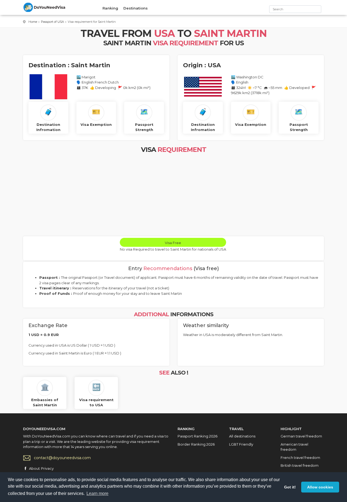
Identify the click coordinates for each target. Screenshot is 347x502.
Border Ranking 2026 (196, 444)
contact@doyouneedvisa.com (62, 457)
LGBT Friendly (241, 444)
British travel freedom (300, 465)
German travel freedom (301, 436)
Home (32, 22)
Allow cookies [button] (320, 487)
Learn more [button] (97, 493)
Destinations (135, 8)
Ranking (110, 8)
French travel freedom (300, 457)
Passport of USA (52, 22)
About (34, 468)
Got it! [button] (290, 487)
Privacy (47, 468)
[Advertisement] (173, 196)
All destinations (242, 436)
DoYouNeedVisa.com (44, 7)
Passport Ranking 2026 (197, 436)
